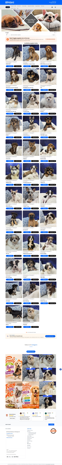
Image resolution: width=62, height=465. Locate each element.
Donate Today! (13, 8)
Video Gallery (29, 436)
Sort (54, 34)
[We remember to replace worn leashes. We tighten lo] (30, 395)
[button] (55, 416)
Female (25, 86)
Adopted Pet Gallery (30, 437)
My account (29, 446)
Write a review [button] (12, 418)
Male (8, 86)
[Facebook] (7, 457)
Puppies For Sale (30, 430)
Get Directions (9, 437)
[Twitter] (13, 457)
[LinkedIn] (16, 457)
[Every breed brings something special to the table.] (14, 367)
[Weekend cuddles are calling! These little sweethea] (47, 395)
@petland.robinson (30, 351)
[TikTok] (11, 457)
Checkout (28, 448)
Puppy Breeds (29, 438)
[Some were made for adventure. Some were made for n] (47, 367)
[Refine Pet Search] (7, 35)
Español (29, 443)
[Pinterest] (17, 457)
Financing (28, 439)
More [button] (56, 32)
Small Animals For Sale (32, 432)
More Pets (28, 431)
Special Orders (31, 434)
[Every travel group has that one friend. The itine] (14, 395)
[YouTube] (14, 457)
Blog (17, 8)
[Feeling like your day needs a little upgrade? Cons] (30, 367)
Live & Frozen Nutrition (32, 433)
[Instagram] (9, 457)
